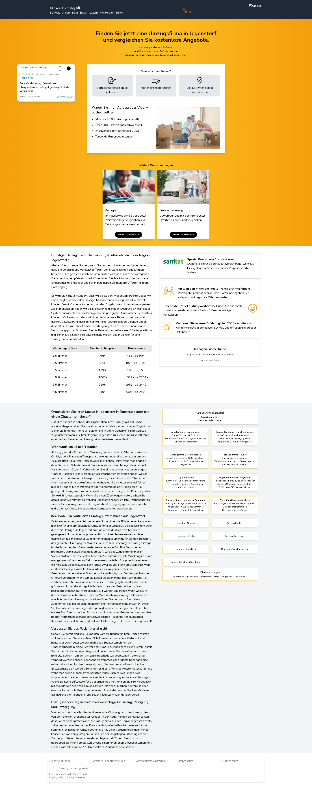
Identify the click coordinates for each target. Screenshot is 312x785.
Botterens (206, 576)
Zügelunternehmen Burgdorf (185, 432)
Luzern (93, 13)
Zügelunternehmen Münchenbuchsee (235, 432)
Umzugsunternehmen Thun (234, 549)
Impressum (186, 761)
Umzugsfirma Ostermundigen (185, 454)
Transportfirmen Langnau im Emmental (185, 500)
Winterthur (107, 13)
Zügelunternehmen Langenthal (235, 477)
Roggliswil (227, 576)
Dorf (216, 576)
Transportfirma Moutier (234, 454)
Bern (75, 13)
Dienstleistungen (60, 761)
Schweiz (55, 13)
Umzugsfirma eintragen (150, 761)
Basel (83, 13)
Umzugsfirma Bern (234, 536)
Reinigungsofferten (185, 536)
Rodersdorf (178, 576)
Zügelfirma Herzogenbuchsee (235, 500)
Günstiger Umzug (186, 523)
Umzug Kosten (234, 523)
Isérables (240, 576)
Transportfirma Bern (186, 549)
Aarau (66, 13)
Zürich (119, 13)
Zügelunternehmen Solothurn (185, 562)
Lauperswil (192, 576)
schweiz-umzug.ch (65, 7)
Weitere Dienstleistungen (109, 761)
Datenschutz (230, 761)
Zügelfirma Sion (185, 477)
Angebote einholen (128, 234)
